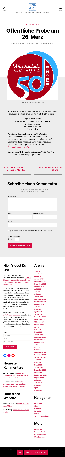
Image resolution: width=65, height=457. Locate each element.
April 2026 (38, 276)
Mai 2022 (37, 350)
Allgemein (30, 24)
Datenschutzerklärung (36, 453)
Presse (36, 413)
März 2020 (38, 390)
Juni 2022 (37, 347)
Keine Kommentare (48, 43)
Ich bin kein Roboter (14, 236)
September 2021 (40, 357)
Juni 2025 (38, 291)
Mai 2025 (37, 294)
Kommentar (12, 197)
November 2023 (40, 319)
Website (10, 222)
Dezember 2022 (40, 337)
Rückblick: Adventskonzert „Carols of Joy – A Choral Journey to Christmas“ (15, 375)
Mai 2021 (37, 362)
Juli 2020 (37, 380)
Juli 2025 (37, 289)
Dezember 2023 (40, 317)
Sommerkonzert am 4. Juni (19, 147)
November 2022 (40, 340)
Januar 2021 (38, 367)
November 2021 (40, 355)
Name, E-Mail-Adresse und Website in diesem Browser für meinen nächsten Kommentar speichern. (31, 231)
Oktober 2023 (39, 322)
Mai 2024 (37, 309)
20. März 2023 (33, 43)
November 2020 (40, 372)
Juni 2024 (38, 307)
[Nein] (63, 452)
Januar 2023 (39, 334)
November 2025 (40, 284)
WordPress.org (39, 437)
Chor (37, 24)
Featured (37, 408)
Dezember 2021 (40, 352)
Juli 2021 (37, 360)
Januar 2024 (39, 314)
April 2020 (38, 388)
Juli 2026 (37, 271)
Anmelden (38, 429)
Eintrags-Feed (39, 432)
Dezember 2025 (40, 281)
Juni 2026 (38, 274)
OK (20, 453)
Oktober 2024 (39, 304)
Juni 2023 (38, 327)
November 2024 (40, 302)
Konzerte (37, 411)
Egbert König (20, 43)
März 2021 (38, 365)
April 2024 (38, 312)
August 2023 (39, 324)
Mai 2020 (37, 385)
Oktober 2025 (39, 286)
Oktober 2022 (39, 342)
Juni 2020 (38, 383)
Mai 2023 (37, 329)
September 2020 (40, 375)
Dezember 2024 (40, 299)
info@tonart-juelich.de (11, 315)
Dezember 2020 (40, 370)
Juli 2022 (37, 345)
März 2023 (38, 332)
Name (10, 213)
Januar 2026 (39, 279)
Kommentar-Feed (40, 434)
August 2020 (39, 377)
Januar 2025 (39, 297)
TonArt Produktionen (41, 416)
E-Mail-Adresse (38, 213)
